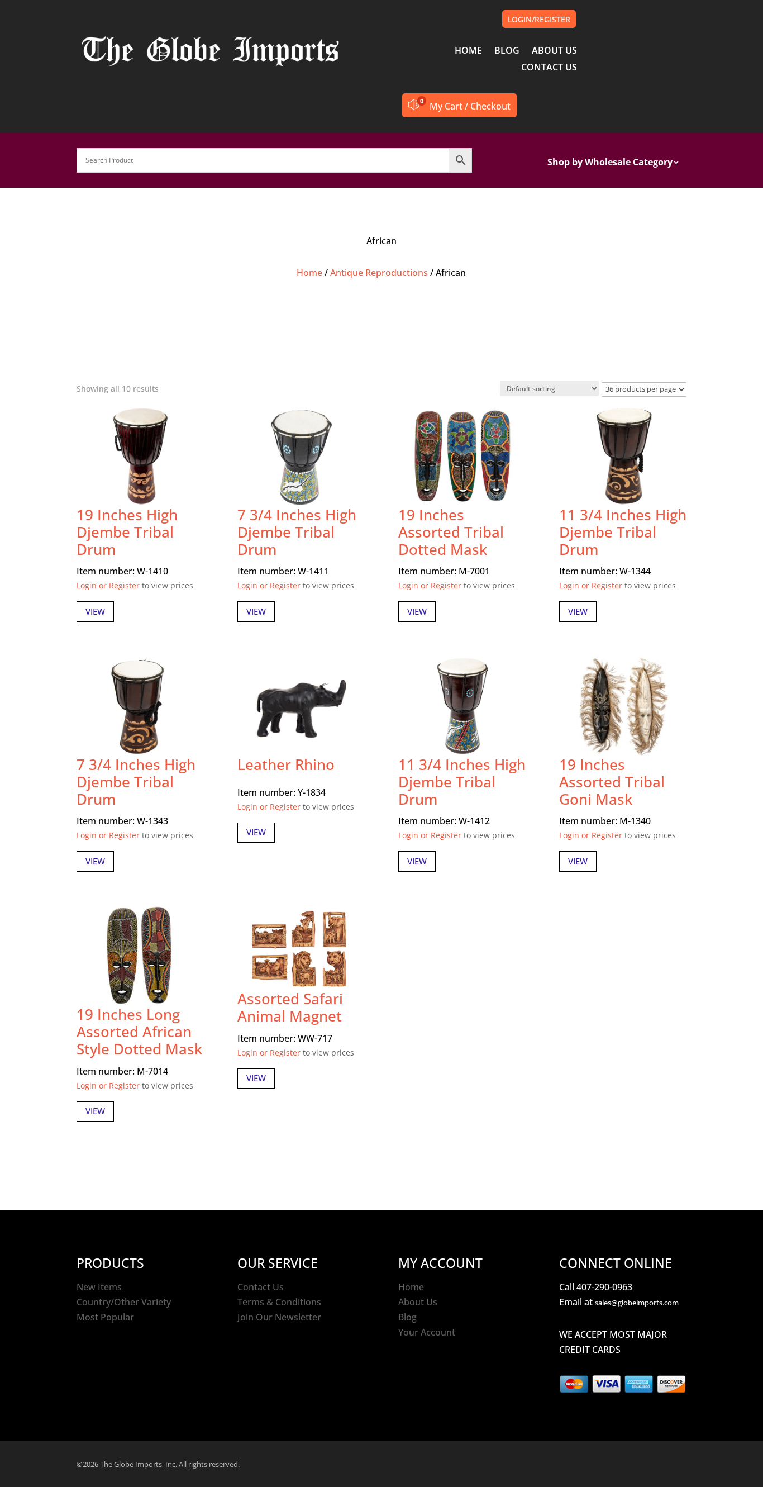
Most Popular (105, 1317)
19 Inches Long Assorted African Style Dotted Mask (139, 1031)
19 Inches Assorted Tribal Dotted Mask (451, 532)
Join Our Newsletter (279, 1317)
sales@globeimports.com (637, 1303)
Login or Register (108, 585)
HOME (468, 51)
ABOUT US (554, 51)
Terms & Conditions (279, 1302)
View (95, 611)
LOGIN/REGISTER (539, 19)
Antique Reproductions (379, 273)
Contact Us (260, 1287)
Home (309, 273)
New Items (99, 1287)
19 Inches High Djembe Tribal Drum (127, 532)
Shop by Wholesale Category (610, 163)
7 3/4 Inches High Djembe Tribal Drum (296, 532)
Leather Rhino (286, 764)
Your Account (426, 1332)
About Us (417, 1302)
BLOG (506, 51)
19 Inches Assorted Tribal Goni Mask (612, 781)
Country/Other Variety (124, 1302)
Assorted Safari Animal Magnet (290, 1007)
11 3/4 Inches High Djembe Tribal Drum (622, 532)
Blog (407, 1317)
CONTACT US (549, 68)
